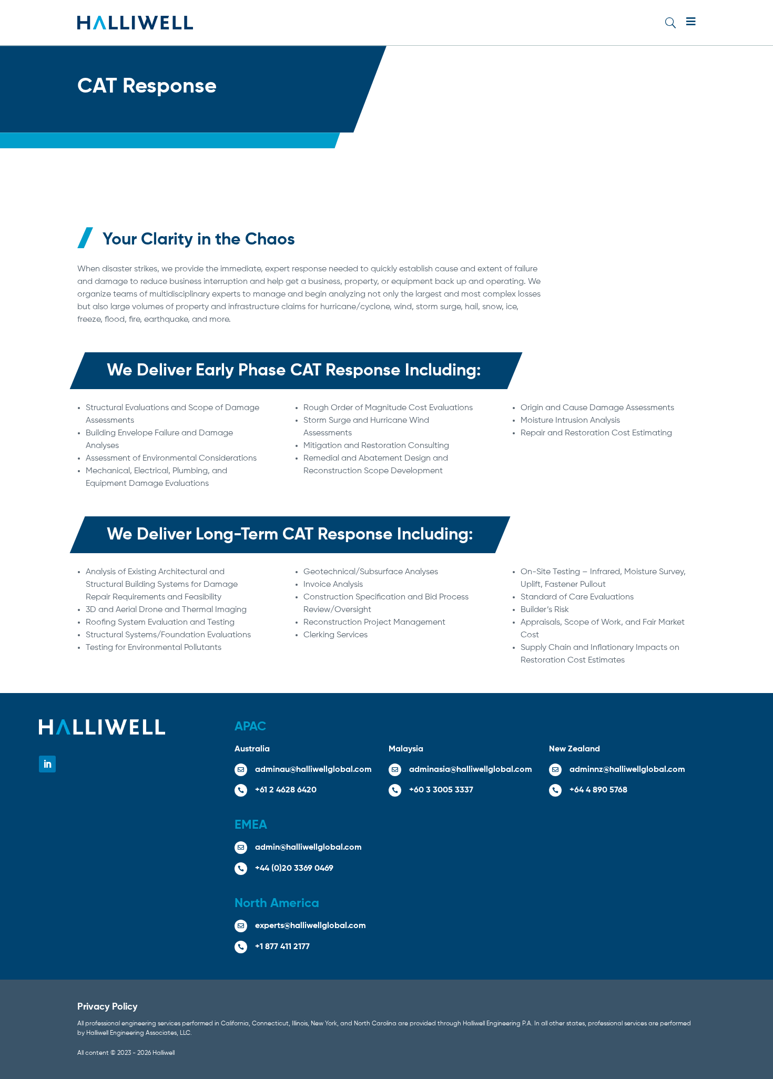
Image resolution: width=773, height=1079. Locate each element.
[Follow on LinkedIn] (47, 764)
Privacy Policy (107, 1007)
